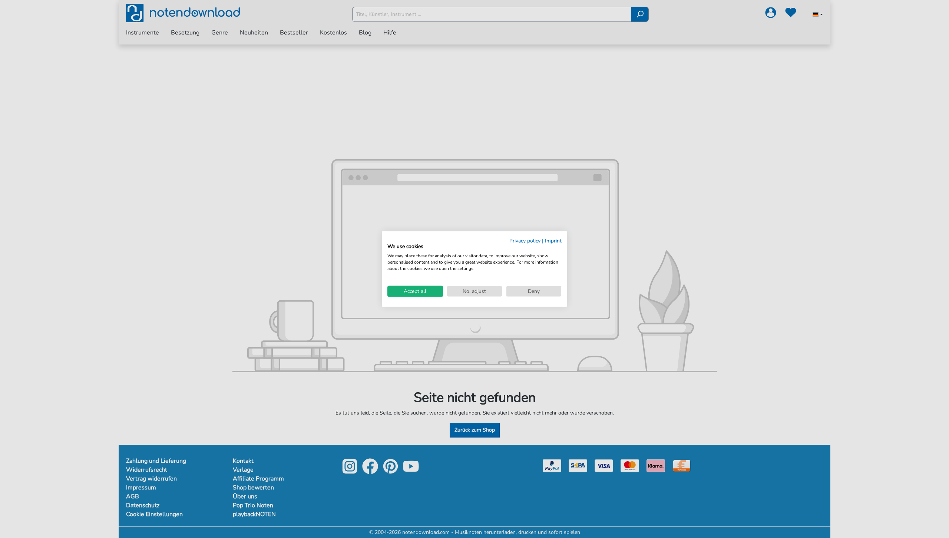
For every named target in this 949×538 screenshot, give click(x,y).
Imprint (553, 240)
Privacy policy (524, 240)
